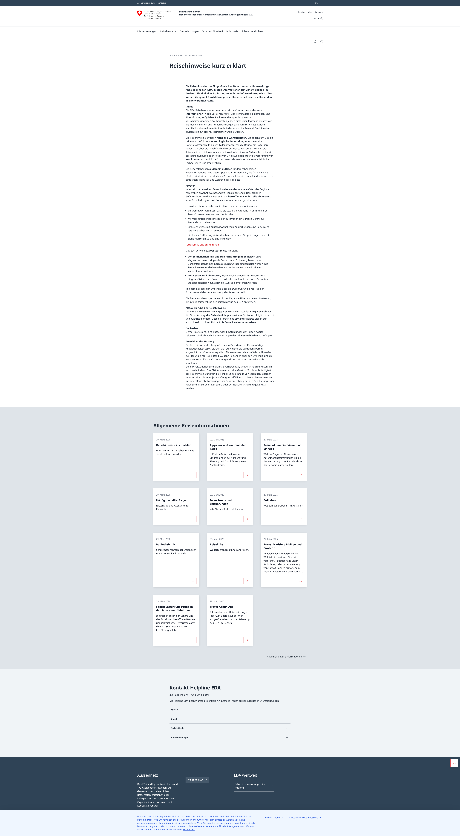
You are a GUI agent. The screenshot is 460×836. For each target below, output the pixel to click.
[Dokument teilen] (321, 41)
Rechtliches (189, 829)
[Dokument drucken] (315, 41)
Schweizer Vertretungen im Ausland (250, 785)
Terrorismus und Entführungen (203, 244)
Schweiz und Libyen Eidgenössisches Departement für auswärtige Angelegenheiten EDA (216, 13)
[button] (146, 31)
